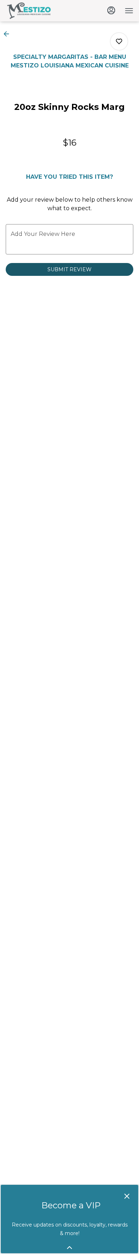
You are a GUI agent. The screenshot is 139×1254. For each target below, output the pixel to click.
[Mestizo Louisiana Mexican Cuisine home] (38, 11)
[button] (8, 34)
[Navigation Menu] (129, 11)
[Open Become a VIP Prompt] (69, 1247)
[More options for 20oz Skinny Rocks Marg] (119, 41)
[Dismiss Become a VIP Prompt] (126, 1196)
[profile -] (111, 10)
